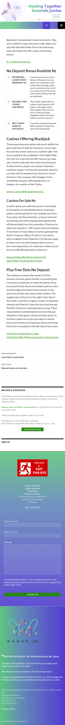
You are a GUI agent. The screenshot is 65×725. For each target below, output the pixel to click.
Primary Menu (61, 25)
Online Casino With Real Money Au (24, 191)
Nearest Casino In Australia (14, 366)
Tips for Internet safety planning (32, 487)
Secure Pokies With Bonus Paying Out (26, 257)
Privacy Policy (8, 709)
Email (11, 531)
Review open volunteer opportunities (19, 407)
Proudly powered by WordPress (14, 721)
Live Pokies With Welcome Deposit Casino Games (32, 337)
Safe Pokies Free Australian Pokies (24, 260)
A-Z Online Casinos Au (18, 61)
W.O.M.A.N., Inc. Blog (48, 656)
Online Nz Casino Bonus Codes (22, 333)
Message (8, 542)
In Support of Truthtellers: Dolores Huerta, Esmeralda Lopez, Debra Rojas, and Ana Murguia (30, 664)
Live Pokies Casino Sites (13, 355)
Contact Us (32, 594)
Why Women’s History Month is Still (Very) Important (26, 671)
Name (11, 521)
